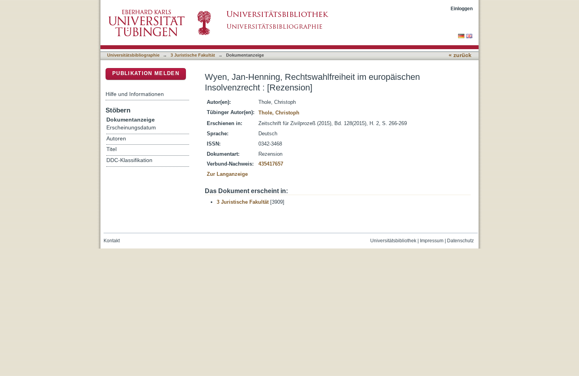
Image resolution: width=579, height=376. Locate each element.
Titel (111, 149)
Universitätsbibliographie (133, 55)
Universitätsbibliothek (393, 240)
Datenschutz (460, 240)
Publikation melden (145, 73)
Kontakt (112, 240)
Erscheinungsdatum (131, 128)
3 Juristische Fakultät (193, 55)
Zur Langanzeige (227, 174)
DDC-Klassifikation (129, 160)
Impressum (432, 240)
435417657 (270, 164)
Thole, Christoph (278, 113)
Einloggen (462, 8)
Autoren (116, 139)
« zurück (460, 55)
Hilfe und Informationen (135, 94)
